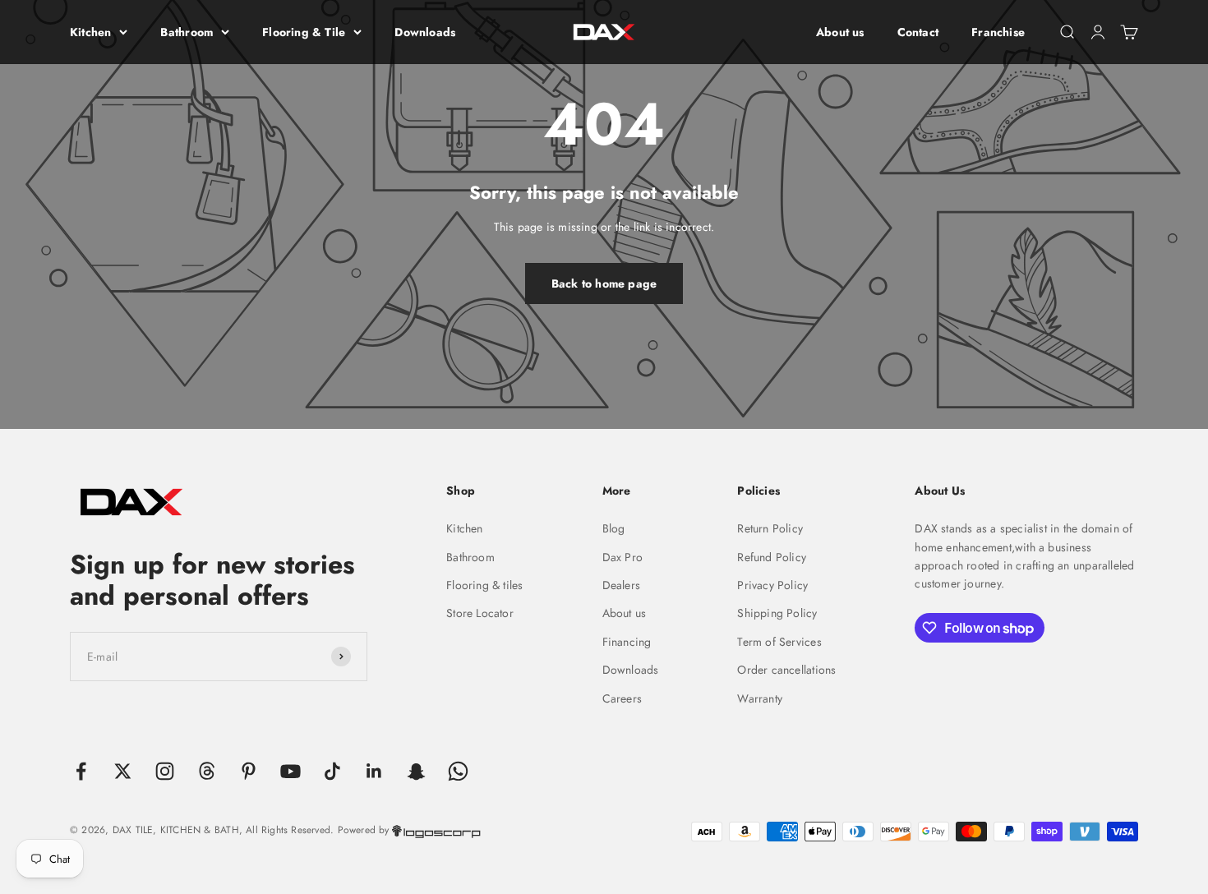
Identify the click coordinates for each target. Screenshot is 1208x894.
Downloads (424, 32)
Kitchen (90, 32)
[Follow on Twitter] (123, 771)
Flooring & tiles (484, 585)
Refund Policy (771, 557)
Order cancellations (786, 669)
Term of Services (779, 642)
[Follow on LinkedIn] (374, 771)
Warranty (759, 698)
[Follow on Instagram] (165, 771)
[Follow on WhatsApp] (458, 771)
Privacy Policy (772, 585)
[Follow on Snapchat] (416, 771)
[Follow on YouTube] (290, 771)
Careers (622, 698)
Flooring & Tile (303, 32)
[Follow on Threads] (207, 771)
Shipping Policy (777, 613)
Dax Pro (622, 557)
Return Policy (770, 528)
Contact (917, 32)
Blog (613, 528)
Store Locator (480, 613)
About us (840, 32)
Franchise (998, 32)
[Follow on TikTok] (332, 771)
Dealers (621, 585)
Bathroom (186, 32)
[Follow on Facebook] (81, 771)
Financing (627, 642)
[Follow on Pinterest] (248, 771)
